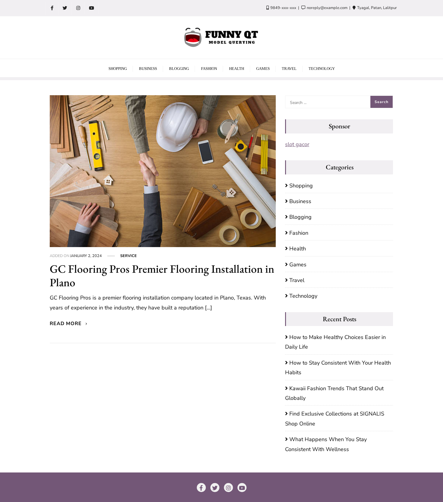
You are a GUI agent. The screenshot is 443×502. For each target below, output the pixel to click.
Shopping (301, 185)
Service (128, 255)
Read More (66, 323)
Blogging (300, 217)
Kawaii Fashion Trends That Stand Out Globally (334, 393)
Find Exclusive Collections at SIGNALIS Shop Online (334, 418)
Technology (303, 296)
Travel (296, 280)
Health (297, 248)
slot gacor (297, 144)
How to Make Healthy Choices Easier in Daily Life (335, 342)
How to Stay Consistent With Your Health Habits (338, 367)
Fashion (298, 233)
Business (300, 201)
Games (297, 264)
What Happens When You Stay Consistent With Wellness (326, 444)
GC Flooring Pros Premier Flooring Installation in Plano (162, 275)
